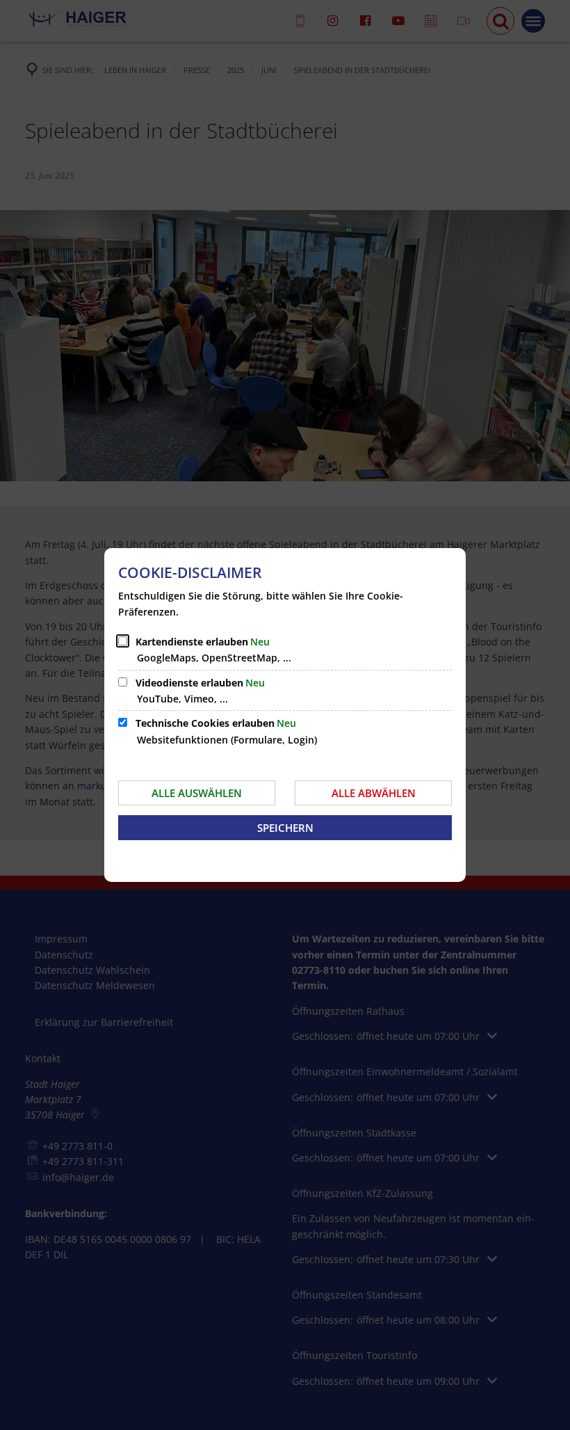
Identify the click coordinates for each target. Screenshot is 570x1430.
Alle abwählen (374, 793)
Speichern (285, 828)
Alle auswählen (197, 793)
